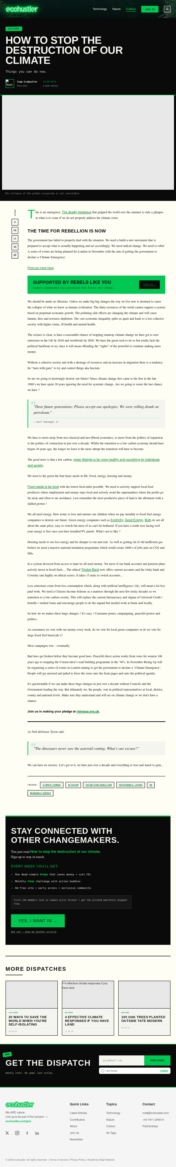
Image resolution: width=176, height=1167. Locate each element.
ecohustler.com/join (18, 1121)
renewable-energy (40, 793)
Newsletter (76, 1139)
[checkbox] (134, 1071)
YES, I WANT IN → (37, 920)
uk (151, 785)
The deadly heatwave (76, 212)
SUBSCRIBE (157, 1060)
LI (15, 238)
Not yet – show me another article (33, 931)
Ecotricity (117, 519)
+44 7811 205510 (153, 1120)
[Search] (167, 9)
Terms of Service (58, 1159)
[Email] (15, 246)
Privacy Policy (77, 1159)
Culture (131, 9)
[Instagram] (17, 1133)
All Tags (111, 1133)
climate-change (52, 785)
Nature (116, 9)
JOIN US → (149, 284)
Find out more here (41, 267)
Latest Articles (78, 1113)
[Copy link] (15, 255)
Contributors (77, 1120)
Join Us (150, 9)
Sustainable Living (130, 785)
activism (73, 785)
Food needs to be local (43, 486)
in (37, 1133)
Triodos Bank (90, 569)
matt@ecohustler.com (155, 1113)
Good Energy (134, 519)
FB (15, 230)
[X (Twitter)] (7, 1133)
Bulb (148, 519)
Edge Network (106, 1159)
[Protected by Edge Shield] (163, 1070)
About (73, 1126)
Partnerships (150, 1126)
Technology (100, 9)
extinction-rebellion (99, 785)
